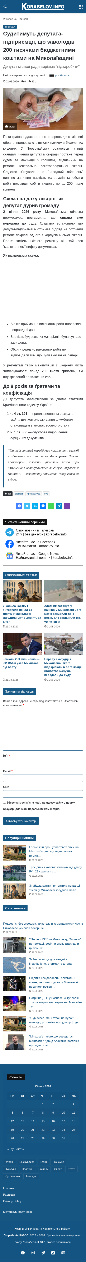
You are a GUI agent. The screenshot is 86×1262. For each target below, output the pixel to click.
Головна (10, 19)
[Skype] (35, 506)
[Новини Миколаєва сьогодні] (43, 6)
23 (53, 1129)
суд (46, 493)
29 (43, 1138)
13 (22, 1121)
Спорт (58, 1169)
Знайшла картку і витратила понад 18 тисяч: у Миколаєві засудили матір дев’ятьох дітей (22, 613)
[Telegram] (59, 506)
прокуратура (33, 493)
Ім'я (6, 755)
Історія (9, 1162)
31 (63, 1138)
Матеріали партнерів (17, 1211)
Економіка (58, 1162)
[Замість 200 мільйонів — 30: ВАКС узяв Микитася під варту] (22, 644)
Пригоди (23, 19)
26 (12, 1138)
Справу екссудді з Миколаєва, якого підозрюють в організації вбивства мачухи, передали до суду (63, 666)
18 (73, 1121)
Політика (27, 1169)
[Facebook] (19, 506)
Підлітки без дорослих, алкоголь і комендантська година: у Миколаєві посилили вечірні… (53, 982)
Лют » (20, 1149)
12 (12, 1121)
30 (53, 1138)
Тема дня (31, 1176)
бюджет (19, 493)
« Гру (10, 1149)
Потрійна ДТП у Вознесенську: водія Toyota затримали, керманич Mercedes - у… (55, 1002)
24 (63, 1129)
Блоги (43, 1162)
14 (32, 1121)
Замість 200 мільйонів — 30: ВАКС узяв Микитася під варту (21, 663)
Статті (71, 1169)
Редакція (9, 1194)
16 (53, 1121)
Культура (10, 1169)
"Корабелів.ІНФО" (16, 1235)
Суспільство (12, 1176)
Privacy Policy (12, 1201)
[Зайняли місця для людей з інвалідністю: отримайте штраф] (14, 965)
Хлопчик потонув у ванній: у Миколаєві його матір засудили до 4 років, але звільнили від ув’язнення (63, 613)
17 (63, 1121)
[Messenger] (43, 506)
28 (32, 1138)
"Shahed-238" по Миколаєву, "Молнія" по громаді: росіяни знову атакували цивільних (55, 944)
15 (43, 1121)
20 (22, 1129)
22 (43, 1129)
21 (32, 1129)
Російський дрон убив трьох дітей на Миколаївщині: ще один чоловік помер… (54, 851)
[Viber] (67, 506)
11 (73, 1112)
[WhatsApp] (51, 506)
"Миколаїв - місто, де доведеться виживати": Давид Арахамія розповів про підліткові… (54, 1041)
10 (63, 1112)
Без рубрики (26, 1162)
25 (73, 1129)
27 (22, 1138)
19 (12, 1129)
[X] (27, 506)
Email (8, 771)
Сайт (6, 787)
